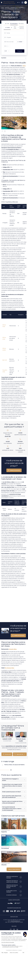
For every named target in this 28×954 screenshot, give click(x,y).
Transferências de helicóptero (17, 7)
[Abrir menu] (25, 2)
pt (17, 2)
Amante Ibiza (13, 649)
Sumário (3, 57)
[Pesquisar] (22, 2)
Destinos (7, 7)
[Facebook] (11, 930)
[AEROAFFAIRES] (1, 2)
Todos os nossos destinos (14, 869)
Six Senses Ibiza (9, 668)
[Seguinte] (5, 131)
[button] (14, 470)
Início (2, 7)
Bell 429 (4, 360)
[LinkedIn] (17, 930)
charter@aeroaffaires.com (15, 920)
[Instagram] (14, 930)
